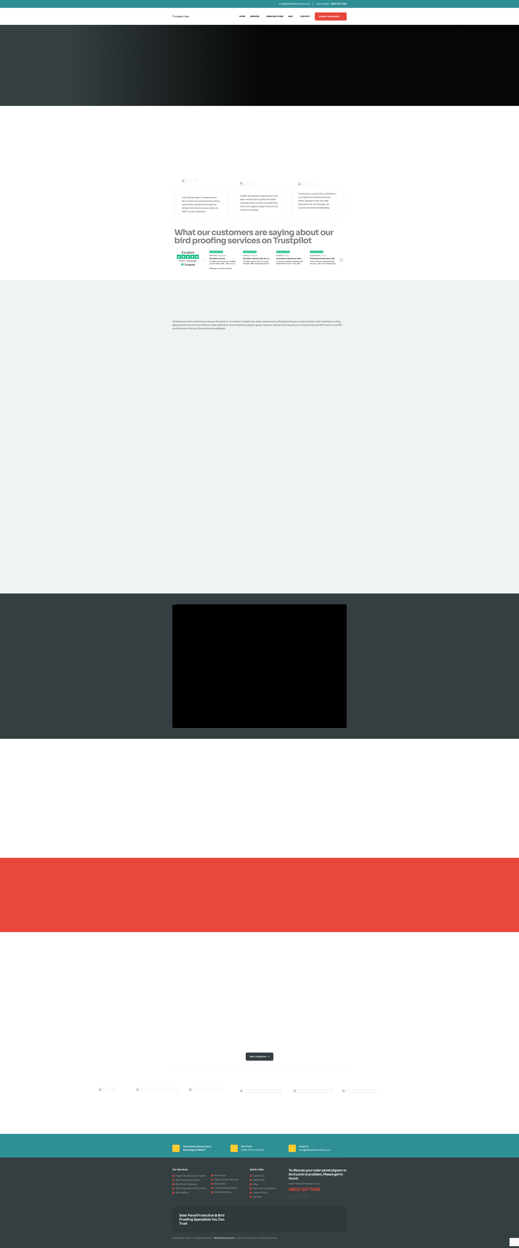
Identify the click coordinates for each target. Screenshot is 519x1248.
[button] (331, 16)
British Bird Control (224, 1238)
